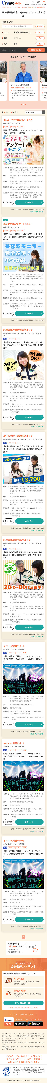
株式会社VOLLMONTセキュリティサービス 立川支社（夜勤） (22, 439)
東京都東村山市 (41, 7)
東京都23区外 (31, 7)
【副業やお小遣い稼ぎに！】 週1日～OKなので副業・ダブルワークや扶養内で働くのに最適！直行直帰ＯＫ (23, 345)
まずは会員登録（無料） (23, 1003)
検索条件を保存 (36, 50)
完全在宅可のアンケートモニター (18, 224)
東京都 (24, 7)
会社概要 (37, 1059)
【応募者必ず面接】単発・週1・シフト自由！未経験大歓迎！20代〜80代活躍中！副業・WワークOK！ (22, 555)
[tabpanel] (23, 81)
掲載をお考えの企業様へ (30, 1062)
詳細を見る (29, 202)
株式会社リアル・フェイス (11, 123)
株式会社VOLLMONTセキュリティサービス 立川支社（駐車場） (22, 334)
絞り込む (40, 26)
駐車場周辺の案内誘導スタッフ (17, 540)
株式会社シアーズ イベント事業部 (13, 649)
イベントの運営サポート (14, 646)
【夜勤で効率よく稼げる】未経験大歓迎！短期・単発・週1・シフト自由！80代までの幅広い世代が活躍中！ (23, 449)
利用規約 (10, 1056)
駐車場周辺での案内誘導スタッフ (18, 330)
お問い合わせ (13, 1062)
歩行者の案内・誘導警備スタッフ (18, 436)
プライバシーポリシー (15, 1059)
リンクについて (21, 1056)
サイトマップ (35, 1056)
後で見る (9, 202)
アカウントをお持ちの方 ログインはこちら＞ (23, 1007)
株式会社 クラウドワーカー (11, 227)
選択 (40, 32)
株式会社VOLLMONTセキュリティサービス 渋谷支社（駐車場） (22, 544)
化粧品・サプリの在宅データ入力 (18, 120)
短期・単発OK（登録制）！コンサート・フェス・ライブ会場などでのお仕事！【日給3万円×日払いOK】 (23, 659)
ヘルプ (28, 1059)
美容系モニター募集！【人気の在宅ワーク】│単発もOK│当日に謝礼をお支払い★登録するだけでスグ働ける (23, 236)
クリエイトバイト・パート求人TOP (11, 7)
